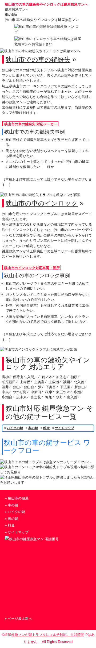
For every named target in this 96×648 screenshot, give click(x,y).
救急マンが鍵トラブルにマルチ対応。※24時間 (47, 635)
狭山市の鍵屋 (18, 498)
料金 (46, 428)
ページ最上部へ (20, 618)
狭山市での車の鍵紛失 (38, 59)
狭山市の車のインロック (42, 203)
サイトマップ (64, 428)
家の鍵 (33, 428)
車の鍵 (13, 505)
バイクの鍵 (15, 428)
